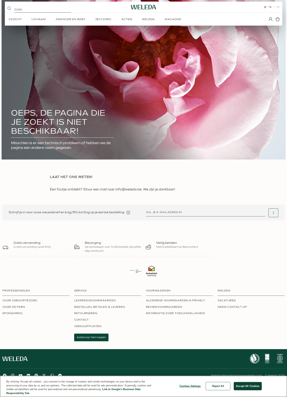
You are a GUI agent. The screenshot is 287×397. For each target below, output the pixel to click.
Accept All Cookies (247, 386)
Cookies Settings (190, 386)
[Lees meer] (254, 359)
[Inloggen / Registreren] (270, 19)
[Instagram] (12, 375)
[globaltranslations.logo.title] (143, 7)
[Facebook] (4, 375)
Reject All (218, 386)
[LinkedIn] (28, 375)
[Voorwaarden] (128, 212)
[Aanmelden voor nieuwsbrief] (273, 212)
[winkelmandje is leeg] (277, 19)
